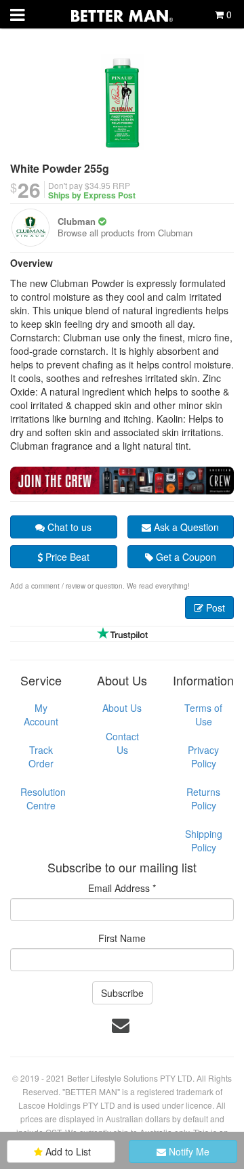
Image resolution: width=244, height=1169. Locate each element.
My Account (41, 714)
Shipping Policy (203, 840)
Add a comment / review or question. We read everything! (100, 586)
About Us (122, 708)
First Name (122, 938)
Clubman (77, 221)
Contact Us (122, 743)
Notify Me (187, 1151)
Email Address (122, 888)
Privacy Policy (203, 756)
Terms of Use (203, 714)
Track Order (41, 756)
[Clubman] (30, 227)
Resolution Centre (43, 798)
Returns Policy (203, 798)
